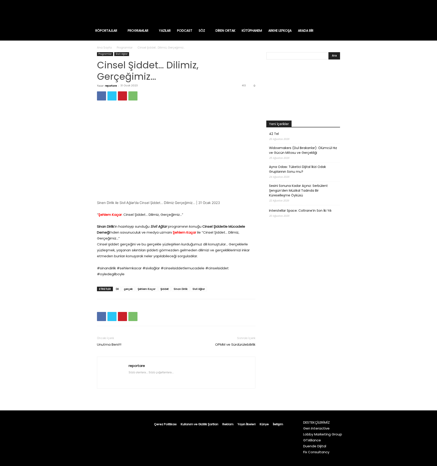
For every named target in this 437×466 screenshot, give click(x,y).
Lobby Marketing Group (322, 434)
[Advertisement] (303, 343)
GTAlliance (312, 440)
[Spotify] (331, 12)
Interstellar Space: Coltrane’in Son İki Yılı (300, 210)
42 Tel (274, 133)
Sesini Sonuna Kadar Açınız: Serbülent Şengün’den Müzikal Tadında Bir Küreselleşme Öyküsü (298, 190)
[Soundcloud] (157, 377)
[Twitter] (341, 12)
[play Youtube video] (176, 153)
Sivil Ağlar (122, 54)
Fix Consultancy (316, 452)
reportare (111, 86)
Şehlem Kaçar (146, 289)
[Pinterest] (122, 95)
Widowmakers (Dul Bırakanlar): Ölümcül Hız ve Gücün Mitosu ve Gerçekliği (303, 150)
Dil (117, 289)
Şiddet (164, 289)
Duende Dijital (314, 446)
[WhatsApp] (132, 95)
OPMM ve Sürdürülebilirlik (235, 344)
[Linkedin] (321, 12)
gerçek (128, 289)
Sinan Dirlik (181, 289)
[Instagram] (312, 12)
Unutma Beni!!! (109, 344)
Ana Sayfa (104, 47)
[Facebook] (302, 12)
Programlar (124, 47)
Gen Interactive (316, 428)
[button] (342, 30)
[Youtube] (350, 12)
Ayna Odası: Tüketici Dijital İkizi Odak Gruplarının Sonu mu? (297, 169)
